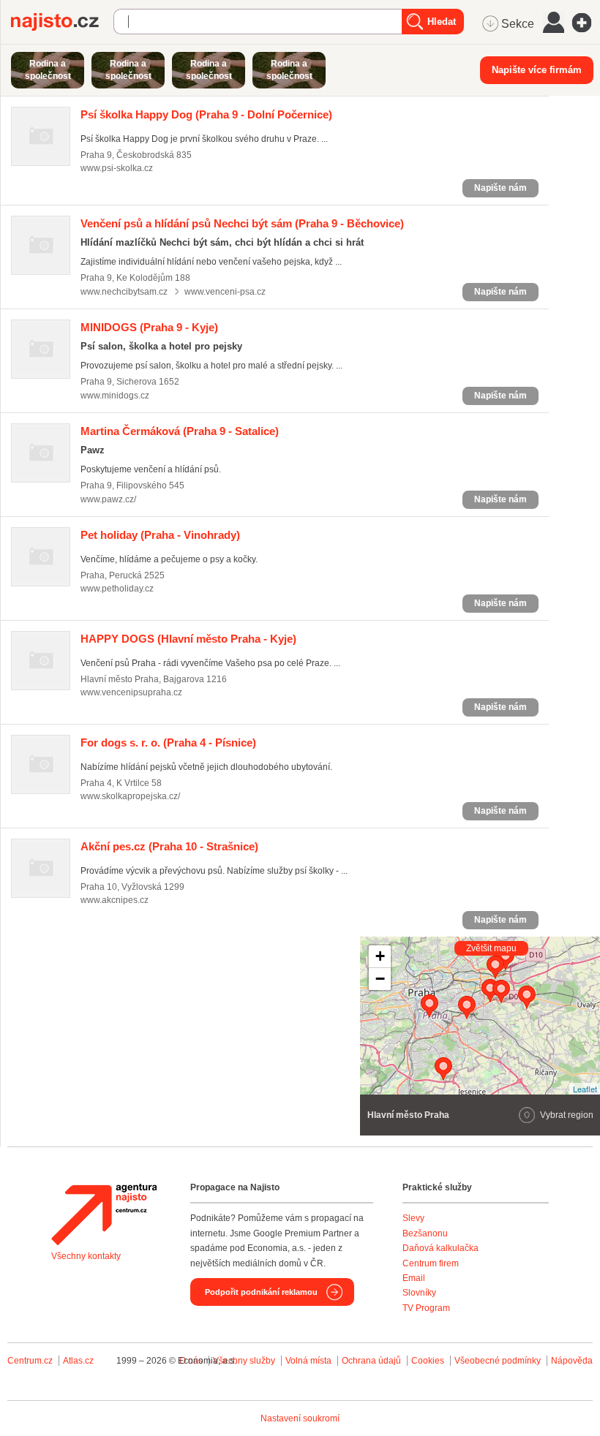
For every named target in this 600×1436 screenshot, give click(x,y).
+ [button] (380, 956)
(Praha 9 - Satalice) (179, 431)
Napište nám (500, 188)
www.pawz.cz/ (108, 499)
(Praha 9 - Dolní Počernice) (206, 114)
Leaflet (585, 1089)
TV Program (426, 1308)
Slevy (413, 1218)
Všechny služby (245, 1361)
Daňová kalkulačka (440, 1248)
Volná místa (308, 1361)
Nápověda (572, 1361)
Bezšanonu (425, 1233)
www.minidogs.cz (114, 395)
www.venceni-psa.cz (225, 292)
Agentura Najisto (104, 1214)
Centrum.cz (30, 1361)
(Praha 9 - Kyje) (149, 327)
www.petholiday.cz (117, 588)
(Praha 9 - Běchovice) (242, 223)
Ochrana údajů (371, 1361)
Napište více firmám (537, 69)
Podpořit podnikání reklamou (261, 1292)
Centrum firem (430, 1263)
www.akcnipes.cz (114, 900)
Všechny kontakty (86, 1256)
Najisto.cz (62, 22)
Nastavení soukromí (300, 1418)
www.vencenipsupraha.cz (131, 692)
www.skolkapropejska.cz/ (130, 796)
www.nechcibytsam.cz (124, 292)
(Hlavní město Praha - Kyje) (188, 638)
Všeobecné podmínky (497, 1361)
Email (413, 1278)
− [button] (380, 979)
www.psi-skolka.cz (116, 168)
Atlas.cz (78, 1361)
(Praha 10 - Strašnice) (169, 846)
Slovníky (419, 1293)
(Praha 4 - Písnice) (168, 742)
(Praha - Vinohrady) (160, 535)
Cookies (427, 1361)
